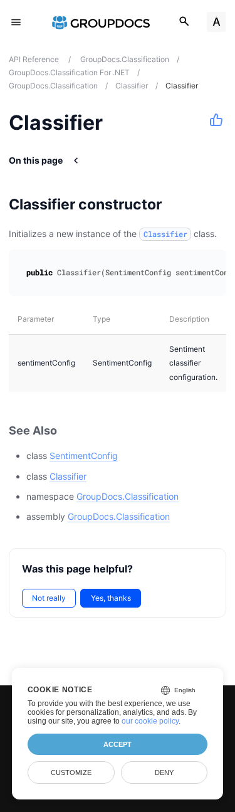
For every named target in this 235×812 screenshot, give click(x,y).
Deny (164, 772)
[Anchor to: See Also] (70, 430)
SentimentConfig (84, 455)
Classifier (68, 476)
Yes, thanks (111, 598)
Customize (71, 772)
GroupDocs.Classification (127, 496)
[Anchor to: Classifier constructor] (177, 204)
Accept (117, 744)
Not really (49, 598)
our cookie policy (150, 721)
